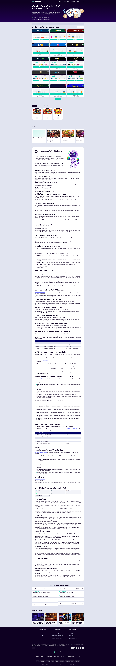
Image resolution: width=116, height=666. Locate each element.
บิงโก (43, 632)
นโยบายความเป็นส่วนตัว (73, 638)
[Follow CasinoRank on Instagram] (74, 648)
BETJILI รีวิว (58, 68)
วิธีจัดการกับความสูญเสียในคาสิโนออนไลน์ (57, 638)
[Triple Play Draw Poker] (58, 114)
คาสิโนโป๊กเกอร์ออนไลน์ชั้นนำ (40, 479)
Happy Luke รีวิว (58, 54)
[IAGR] (37, 656)
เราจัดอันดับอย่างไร (73, 637)
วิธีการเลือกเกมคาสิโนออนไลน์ (57, 633)
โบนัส (68, 1)
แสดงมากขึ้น (57, 99)
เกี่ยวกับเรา (72, 632)
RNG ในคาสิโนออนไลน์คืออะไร (57, 637)
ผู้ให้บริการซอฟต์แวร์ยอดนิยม (39, 378)
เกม (64, 1)
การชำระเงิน (73, 1)
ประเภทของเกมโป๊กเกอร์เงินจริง (40, 292)
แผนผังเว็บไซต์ (72, 664)
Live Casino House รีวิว (75, 68)
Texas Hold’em (45, 360)
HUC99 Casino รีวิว (40, 81)
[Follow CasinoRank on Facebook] (72, 648)
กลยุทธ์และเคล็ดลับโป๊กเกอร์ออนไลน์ (41, 452)
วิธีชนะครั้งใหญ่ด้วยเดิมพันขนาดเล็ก (57, 635)
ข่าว (83, 1)
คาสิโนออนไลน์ (59, 1)
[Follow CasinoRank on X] (76, 648)
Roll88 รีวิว (40, 68)
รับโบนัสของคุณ (41, 39)
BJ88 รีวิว (75, 54)
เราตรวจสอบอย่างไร (72, 635)
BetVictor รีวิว (58, 81)
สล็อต (43, 637)
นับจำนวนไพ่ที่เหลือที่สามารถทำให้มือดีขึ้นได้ (70, 428)
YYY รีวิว (58, 95)
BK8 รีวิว (40, 54)
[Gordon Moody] (57, 656)
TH (33, 647)
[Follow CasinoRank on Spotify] (81, 648)
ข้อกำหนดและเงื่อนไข (45, 664)
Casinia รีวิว (40, 95)
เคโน (43, 633)
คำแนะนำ (78, 1)
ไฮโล (43, 635)
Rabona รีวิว (75, 81)
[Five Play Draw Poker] (37, 114)
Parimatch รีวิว (75, 95)
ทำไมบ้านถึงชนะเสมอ (57, 632)
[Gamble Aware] (68, 656)
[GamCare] (49, 656)
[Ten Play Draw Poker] (47, 114)
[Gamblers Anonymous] (42, 656)
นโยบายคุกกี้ (59, 664)
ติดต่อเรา (72, 633)
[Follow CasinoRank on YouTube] (78, 648)
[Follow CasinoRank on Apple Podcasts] (83, 648)
